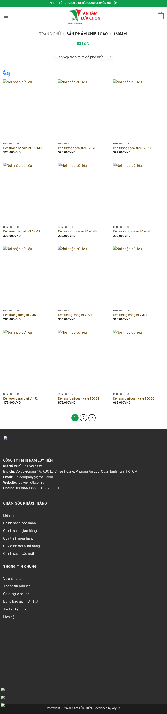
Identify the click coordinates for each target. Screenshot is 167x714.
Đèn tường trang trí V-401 (130, 315)
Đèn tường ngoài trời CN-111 (132, 148)
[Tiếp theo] (92, 417)
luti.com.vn (37, 482)
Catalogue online (16, 594)
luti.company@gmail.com (33, 477)
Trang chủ (50, 34)
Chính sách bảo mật (18, 554)
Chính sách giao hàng (20, 531)
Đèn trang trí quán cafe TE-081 (78, 398)
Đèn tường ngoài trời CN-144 (22, 148)
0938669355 (26, 488)
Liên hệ (8, 515)
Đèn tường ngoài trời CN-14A (77, 231)
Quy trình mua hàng (18, 538)
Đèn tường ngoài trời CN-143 (77, 148)
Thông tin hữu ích (16, 586)
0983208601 (49, 488)
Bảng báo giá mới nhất (20, 601)
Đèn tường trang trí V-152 (20, 398)
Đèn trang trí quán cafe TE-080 (133, 398)
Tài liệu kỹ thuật (15, 609)
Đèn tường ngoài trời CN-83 (21, 231)
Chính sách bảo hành (19, 523)
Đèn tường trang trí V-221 (75, 315)
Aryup (116, 708)
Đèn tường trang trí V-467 (20, 315)
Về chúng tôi (12, 579)
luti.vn (22, 482)
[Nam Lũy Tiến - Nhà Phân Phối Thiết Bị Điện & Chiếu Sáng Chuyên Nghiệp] (83, 16)
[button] (5, 16)
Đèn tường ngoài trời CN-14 (131, 231)
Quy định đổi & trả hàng (21, 546)
